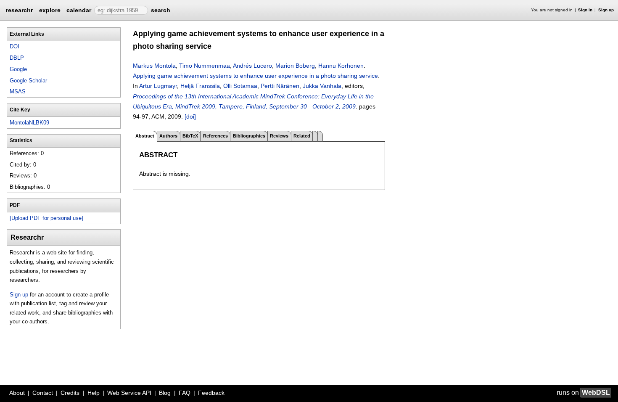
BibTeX (190, 135)
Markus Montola (154, 65)
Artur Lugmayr (158, 85)
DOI (14, 46)
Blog (165, 392)
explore (50, 10)
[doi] (190, 116)
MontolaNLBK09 (29, 122)
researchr (19, 10)
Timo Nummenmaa (204, 65)
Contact (42, 392)
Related (301, 135)
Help (93, 392)
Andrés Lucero (252, 65)
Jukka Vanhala (322, 85)
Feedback (211, 392)
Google (18, 69)
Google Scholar (28, 80)
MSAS (18, 91)
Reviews (279, 135)
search (160, 10)
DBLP (17, 58)
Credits (70, 392)
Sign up (606, 10)
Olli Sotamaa (240, 85)
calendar (78, 10)
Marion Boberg (295, 65)
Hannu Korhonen (341, 65)
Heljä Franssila (200, 85)
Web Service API (129, 392)
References (215, 135)
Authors (168, 135)
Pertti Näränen (280, 85)
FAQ (184, 392)
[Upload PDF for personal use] (46, 218)
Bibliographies (249, 135)
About (17, 392)
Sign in (585, 10)
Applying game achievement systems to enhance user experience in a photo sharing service (255, 75)
